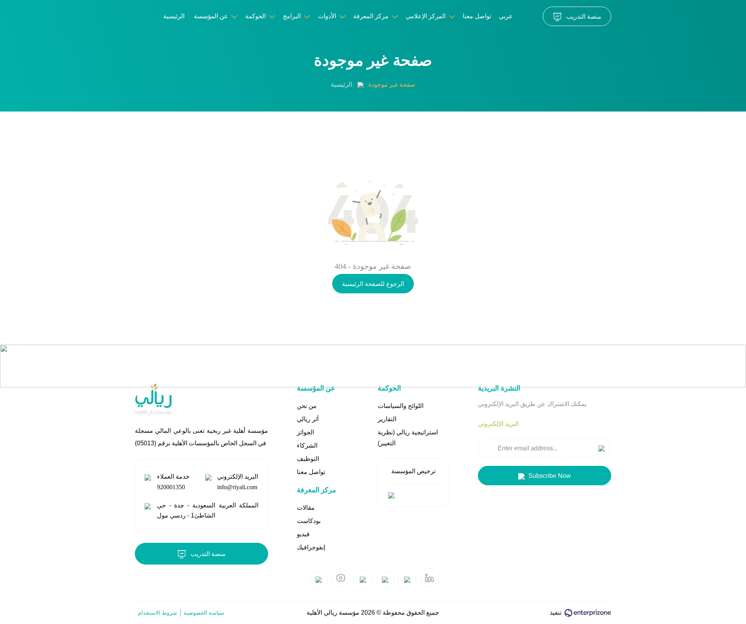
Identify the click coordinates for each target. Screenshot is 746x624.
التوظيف (308, 458)
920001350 (171, 487)
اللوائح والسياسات (401, 406)
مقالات (306, 507)
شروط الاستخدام (157, 613)
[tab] (498, 423)
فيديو (303, 534)
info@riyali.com (237, 487)
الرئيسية (341, 84)
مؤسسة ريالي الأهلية (333, 612)
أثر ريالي (308, 419)
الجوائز (305, 432)
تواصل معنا (477, 16)
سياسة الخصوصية (204, 613)
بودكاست (309, 521)
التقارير (387, 419)
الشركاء (307, 445)
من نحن (307, 406)
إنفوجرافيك (311, 547)
